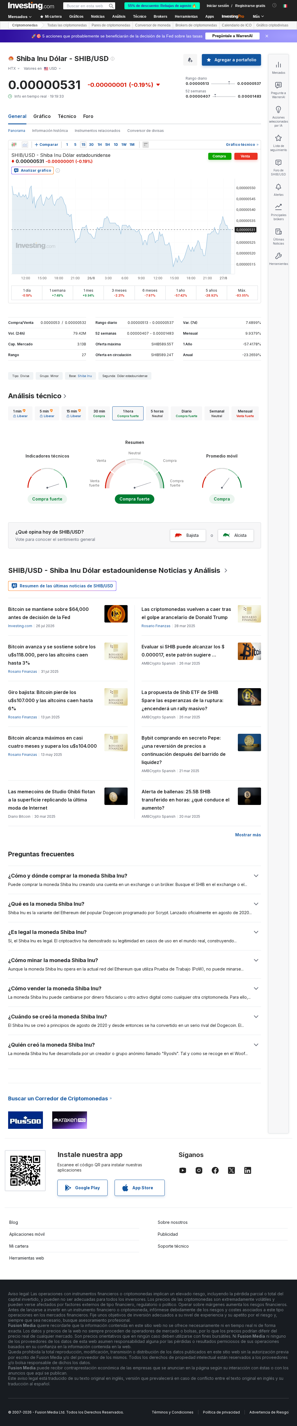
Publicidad (168, 1234)
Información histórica (50, 130)
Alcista (240, 535)
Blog (13, 1222)
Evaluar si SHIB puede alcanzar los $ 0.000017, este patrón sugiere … (183, 651)
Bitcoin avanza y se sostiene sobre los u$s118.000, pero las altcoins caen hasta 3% (52, 655)
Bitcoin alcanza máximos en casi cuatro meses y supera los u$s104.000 (52, 742)
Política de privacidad (221, 1412)
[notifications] (274, 5)
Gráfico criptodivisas (272, 25)
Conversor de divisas (145, 130)
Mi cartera (18, 1246)
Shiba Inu (85, 376)
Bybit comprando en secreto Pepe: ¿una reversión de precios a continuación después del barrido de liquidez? (184, 750)
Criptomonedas (25, 25)
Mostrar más (248, 834)
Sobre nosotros (173, 1222)
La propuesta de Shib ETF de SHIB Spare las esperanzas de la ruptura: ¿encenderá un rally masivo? (182, 700)
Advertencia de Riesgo (269, 1412)
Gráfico (42, 116)
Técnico (67, 116)
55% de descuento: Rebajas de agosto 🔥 (162, 6)
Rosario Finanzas (156, 626)
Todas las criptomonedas (67, 25)
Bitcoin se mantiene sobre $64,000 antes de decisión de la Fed (48, 613)
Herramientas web (26, 1257)
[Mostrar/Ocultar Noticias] (145, 144)
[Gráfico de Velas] (14, 144)
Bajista (192, 535)
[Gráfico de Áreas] (25, 144)
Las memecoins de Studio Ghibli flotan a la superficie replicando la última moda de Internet (51, 800)
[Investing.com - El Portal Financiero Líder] (31, 6)
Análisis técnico (34, 396)
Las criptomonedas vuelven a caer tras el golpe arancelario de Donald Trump (186, 613)
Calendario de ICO (236, 25)
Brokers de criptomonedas (196, 25)
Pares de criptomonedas (111, 25)
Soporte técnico (173, 1246)
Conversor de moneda (153, 25)
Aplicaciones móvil (27, 1234)
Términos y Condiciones (172, 1412)
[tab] (20, 413)
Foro (88, 116)
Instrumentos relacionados (97, 130)
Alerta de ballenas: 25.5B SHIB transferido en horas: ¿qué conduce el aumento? (185, 800)
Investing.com (20, 626)
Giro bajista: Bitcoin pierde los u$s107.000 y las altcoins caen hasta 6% (50, 700)
